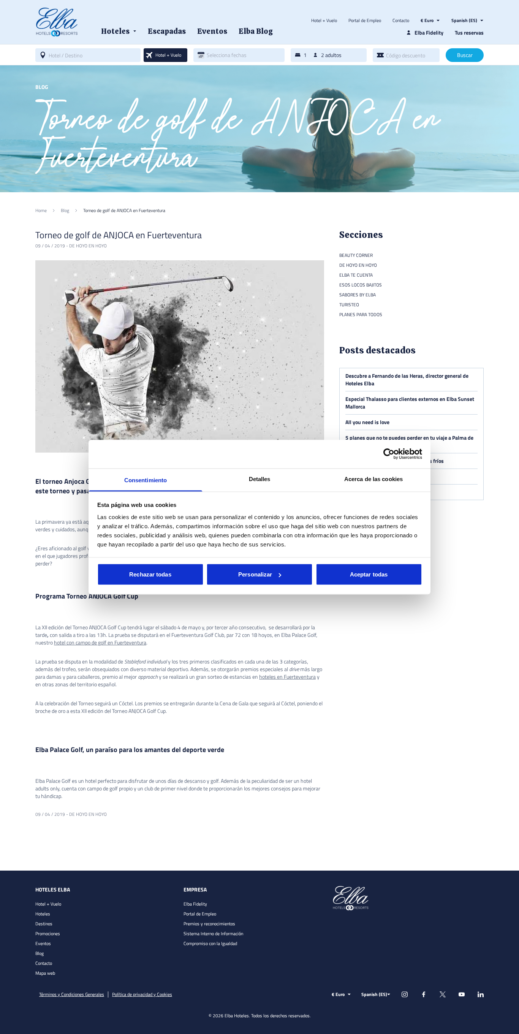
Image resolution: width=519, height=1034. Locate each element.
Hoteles (42, 913)
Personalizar (255, 574)
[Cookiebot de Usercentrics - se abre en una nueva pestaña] (389, 454)
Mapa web (45, 973)
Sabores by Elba (357, 294)
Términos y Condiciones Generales (71, 994)
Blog (39, 953)
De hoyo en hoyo (88, 245)
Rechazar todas (150, 574)
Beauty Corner (356, 255)
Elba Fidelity (195, 903)
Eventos (43, 943)
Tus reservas (469, 32)
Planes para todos (360, 314)
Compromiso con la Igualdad (210, 943)
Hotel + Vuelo (324, 20)
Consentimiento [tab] (145, 480)
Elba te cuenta (356, 275)
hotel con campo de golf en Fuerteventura (100, 642)
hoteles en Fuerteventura (287, 677)
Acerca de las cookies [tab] (373, 478)
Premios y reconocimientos (209, 923)
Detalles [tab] (260, 478)
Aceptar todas (369, 574)
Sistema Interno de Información (213, 933)
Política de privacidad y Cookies (142, 994)
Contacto (400, 20)
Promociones (47, 933)
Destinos (43, 923)
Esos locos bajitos (360, 284)
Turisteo (349, 304)
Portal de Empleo (364, 20)
